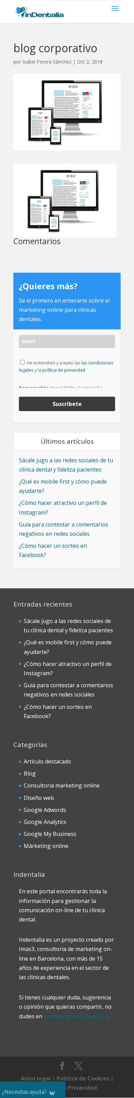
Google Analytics (45, 822)
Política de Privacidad (67, 1087)
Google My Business (50, 834)
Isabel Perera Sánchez (46, 61)
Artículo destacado (47, 761)
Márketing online (46, 846)
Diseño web (39, 798)
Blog (30, 773)
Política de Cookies (83, 1078)
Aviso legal (36, 1078)
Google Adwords (45, 810)
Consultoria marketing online (62, 785)
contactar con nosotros (76, 1016)
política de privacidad (63, 370)
